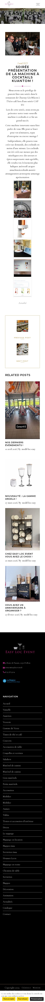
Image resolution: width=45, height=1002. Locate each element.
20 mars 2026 (11, 560)
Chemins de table (11, 871)
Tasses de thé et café (12, 734)
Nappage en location (12, 840)
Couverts (7, 741)
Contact (7, 914)
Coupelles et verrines (13, 753)
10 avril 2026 (11, 449)
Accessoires (8, 790)
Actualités (7, 902)
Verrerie (7, 722)
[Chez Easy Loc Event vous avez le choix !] (22, 529)
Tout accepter (8, 999)
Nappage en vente (11, 864)
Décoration (8, 889)
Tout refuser (22, 999)
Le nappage (8, 833)
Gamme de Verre (11, 728)
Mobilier (7, 796)
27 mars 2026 (11, 502)
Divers (6, 827)
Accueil (6, 703)
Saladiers (7, 759)
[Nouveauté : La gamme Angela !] (22, 473)
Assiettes (7, 716)
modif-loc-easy (28, 449)
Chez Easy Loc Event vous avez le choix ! (19, 555)
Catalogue (7, 908)
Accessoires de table (12, 747)
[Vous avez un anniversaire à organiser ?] (22, 584)
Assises (6, 809)
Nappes (6, 883)
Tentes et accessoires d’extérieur (18, 821)
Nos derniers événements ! (14, 444)
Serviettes (7, 877)
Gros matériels (10, 778)
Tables (6, 815)
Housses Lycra (9, 858)
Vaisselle (7, 710)
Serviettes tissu (10, 852)
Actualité (22, 303)
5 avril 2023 (22, 63)
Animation (8, 895)
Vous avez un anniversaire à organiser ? (15, 608)
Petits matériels (10, 784)
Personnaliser (36, 999)
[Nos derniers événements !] (22, 410)
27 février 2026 (12, 614)
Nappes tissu (9, 846)
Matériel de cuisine (12, 765)
